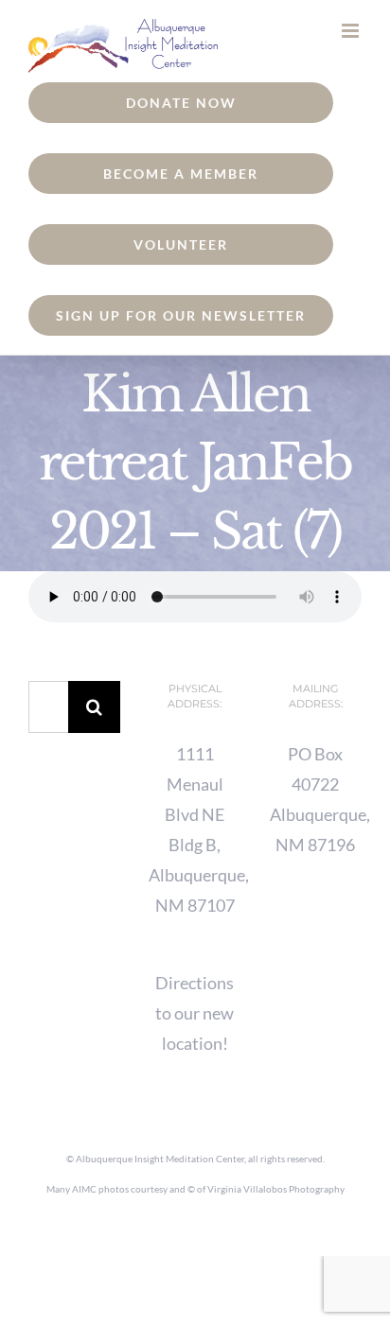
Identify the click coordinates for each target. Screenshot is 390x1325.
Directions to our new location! (194, 1013)
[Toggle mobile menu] (352, 31)
